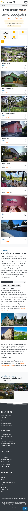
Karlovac (7, 276)
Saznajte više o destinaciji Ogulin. (14, 18)
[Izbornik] (25, 2)
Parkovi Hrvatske (5, 438)
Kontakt (2, 475)
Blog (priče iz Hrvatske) (6, 459)
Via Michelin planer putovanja (8, 443)
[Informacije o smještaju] (25, 66)
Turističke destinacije (6, 455)
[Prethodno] (4, 54)
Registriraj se (5, 489)
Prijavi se (4, 487)
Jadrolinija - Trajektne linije (7, 441)
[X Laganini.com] (11, 412)
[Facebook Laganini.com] (2, 412)
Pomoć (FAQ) (4, 479)
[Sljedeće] (24, 54)
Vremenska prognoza (14, 285)
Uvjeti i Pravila (4, 425)
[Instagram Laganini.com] (5, 412)
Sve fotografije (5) (20, 282)
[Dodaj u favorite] (25, 47)
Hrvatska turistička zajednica (7, 436)
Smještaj (3, 5)
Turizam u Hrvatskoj (5, 445)
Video (4, 285)
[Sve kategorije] (2, 41)
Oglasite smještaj (6, 484)
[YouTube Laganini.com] (8, 412)
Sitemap (10, 425)
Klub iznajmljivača (6, 491)
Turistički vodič (4, 457)
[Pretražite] (14, 2)
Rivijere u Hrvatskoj (5, 464)
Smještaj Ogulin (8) (7, 282)
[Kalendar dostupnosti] (25, 68)
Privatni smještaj (5, 461)
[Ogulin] (7, 319)
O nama (3, 477)
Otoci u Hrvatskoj (5, 466)
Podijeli (25, 5)
